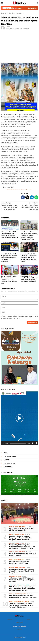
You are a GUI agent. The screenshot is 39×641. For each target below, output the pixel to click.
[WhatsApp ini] (36, 197)
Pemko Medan (8, 467)
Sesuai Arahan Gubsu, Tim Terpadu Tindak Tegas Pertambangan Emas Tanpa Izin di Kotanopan (21, 605)
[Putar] (3, 443)
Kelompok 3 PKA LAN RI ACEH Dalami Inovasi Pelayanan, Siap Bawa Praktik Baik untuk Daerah (9, 234)
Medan (16, 526)
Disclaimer (19, 622)
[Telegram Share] (32, 197)
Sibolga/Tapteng (19, 534)
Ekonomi (11, 567)
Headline (11, 526)
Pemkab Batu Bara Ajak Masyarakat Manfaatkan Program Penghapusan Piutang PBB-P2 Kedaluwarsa (9, 257)
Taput (22, 559)
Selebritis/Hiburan (20, 594)
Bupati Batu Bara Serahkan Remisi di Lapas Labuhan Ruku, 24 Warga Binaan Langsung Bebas (28, 278)
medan (6, 453)
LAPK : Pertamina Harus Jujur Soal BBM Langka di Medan (22, 554)
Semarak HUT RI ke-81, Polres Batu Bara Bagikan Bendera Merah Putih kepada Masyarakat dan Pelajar (28, 257)
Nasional (12, 576)
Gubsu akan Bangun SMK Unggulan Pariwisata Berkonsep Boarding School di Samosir (22, 580)
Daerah (11, 534)
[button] (20, 418)
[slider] (18, 443)
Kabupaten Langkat (10, 456)
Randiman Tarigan (10, 463)
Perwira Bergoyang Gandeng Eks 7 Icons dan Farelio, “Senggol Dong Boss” (23, 596)
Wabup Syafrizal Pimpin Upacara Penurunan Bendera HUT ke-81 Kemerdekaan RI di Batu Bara (9, 279)
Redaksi (9, 619)
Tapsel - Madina (24, 601)
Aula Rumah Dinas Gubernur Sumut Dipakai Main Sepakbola (21, 529)
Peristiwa (22, 526)
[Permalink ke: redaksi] (3, 28)
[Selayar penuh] (36, 443)
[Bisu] (33, 443)
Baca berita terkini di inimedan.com (19, 190)
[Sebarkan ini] (23, 197)
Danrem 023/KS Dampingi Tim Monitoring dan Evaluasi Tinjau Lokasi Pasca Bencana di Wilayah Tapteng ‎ (22, 546)
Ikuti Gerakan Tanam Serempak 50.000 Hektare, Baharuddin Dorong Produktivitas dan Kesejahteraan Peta (29, 235)
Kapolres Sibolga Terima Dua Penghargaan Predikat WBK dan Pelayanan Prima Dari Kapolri (20, 538)
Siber (28, 619)
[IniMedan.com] (19, 3)
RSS (21, 629)
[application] (19, 418)
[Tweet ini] (27, 197)
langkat (6, 460)
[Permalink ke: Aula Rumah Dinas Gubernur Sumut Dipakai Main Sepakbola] (19, 513)
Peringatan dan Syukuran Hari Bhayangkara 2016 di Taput (19, 562)
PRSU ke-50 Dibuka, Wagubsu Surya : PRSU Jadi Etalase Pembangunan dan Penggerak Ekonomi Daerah (22, 588)
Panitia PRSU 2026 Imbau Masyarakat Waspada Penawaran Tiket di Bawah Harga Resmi (21, 571)
